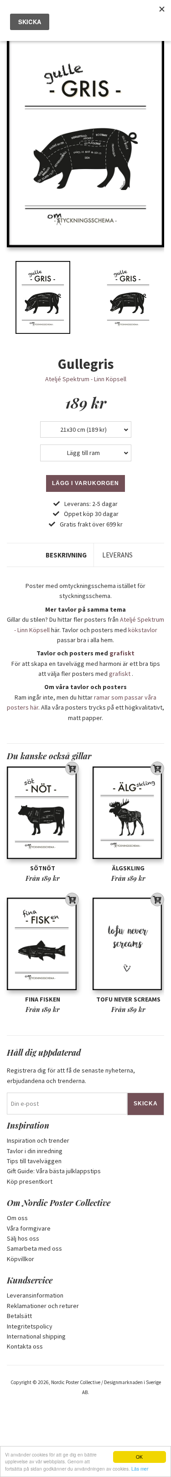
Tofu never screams (128, 999)
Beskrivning (66, 555)
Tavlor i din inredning (34, 1151)
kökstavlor (142, 630)
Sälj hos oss (23, 1238)
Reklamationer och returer (43, 1306)
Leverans (117, 555)
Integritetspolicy (29, 1326)
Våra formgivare (29, 1228)
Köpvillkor (20, 1259)
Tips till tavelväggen (34, 1161)
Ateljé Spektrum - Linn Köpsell (85, 379)
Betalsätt (19, 1316)
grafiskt (122, 653)
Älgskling (128, 868)
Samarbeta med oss (34, 1248)
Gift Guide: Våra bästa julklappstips (54, 1171)
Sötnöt (42, 868)
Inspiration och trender (38, 1140)
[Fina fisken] (43, 944)
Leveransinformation (35, 1295)
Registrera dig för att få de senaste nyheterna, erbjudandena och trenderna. (71, 1075)
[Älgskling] (129, 812)
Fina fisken (42, 999)
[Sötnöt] (43, 812)
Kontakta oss (25, 1346)
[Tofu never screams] (129, 944)
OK (139, 1456)
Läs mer (139, 1468)
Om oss (17, 1218)
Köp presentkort (29, 1181)
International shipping (36, 1336)
